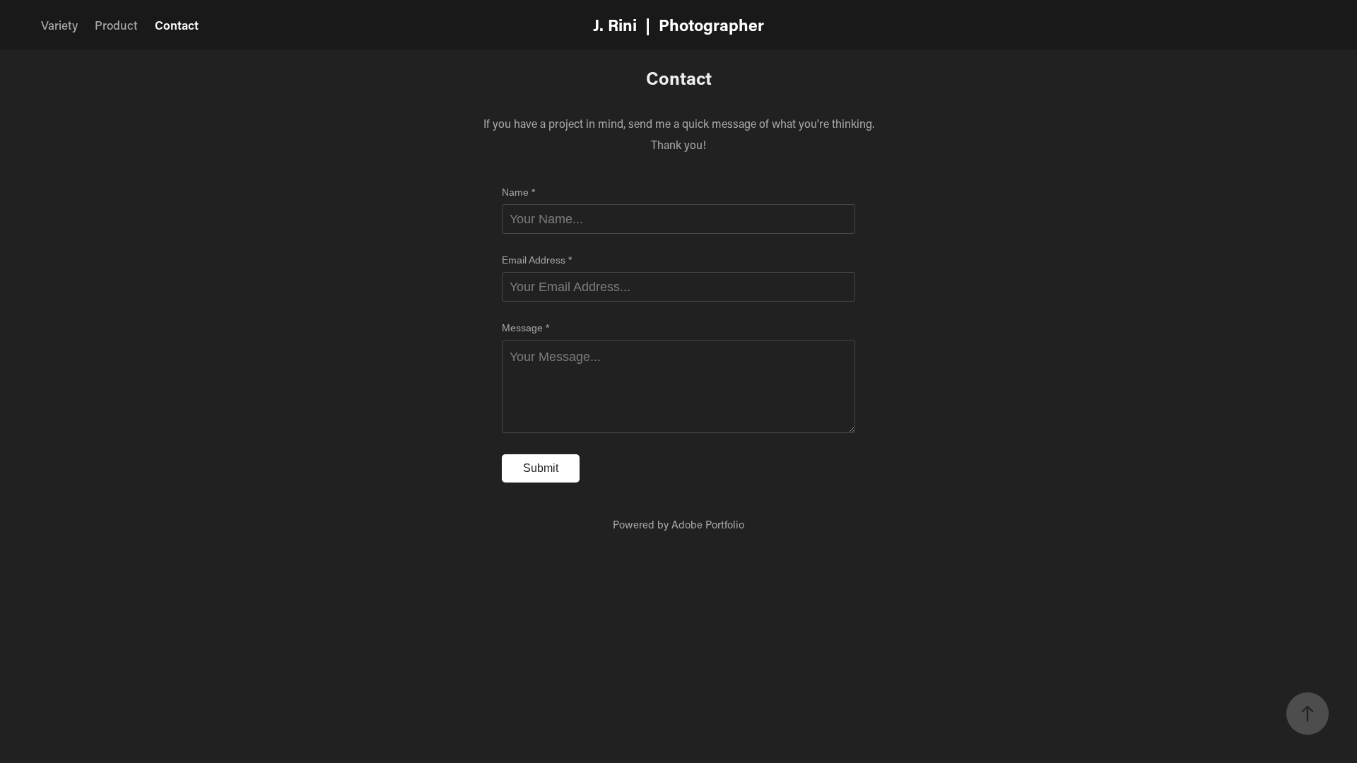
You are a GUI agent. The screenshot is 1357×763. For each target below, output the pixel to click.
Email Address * (537, 260)
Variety (59, 24)
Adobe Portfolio (707, 524)
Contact (177, 24)
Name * (518, 192)
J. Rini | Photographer (678, 24)
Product (116, 24)
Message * (525, 328)
